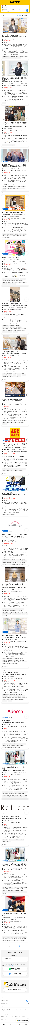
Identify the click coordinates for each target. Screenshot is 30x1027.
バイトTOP (3, 1009)
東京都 (8, 1009)
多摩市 (13, 1009)
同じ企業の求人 (5, 192)
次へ (20, 946)
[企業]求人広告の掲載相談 (20, 1016)
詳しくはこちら (10, 965)
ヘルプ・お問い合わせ (5, 1014)
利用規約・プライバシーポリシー (7, 1016)
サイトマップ (13, 1014)
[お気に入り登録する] (26, 31)
